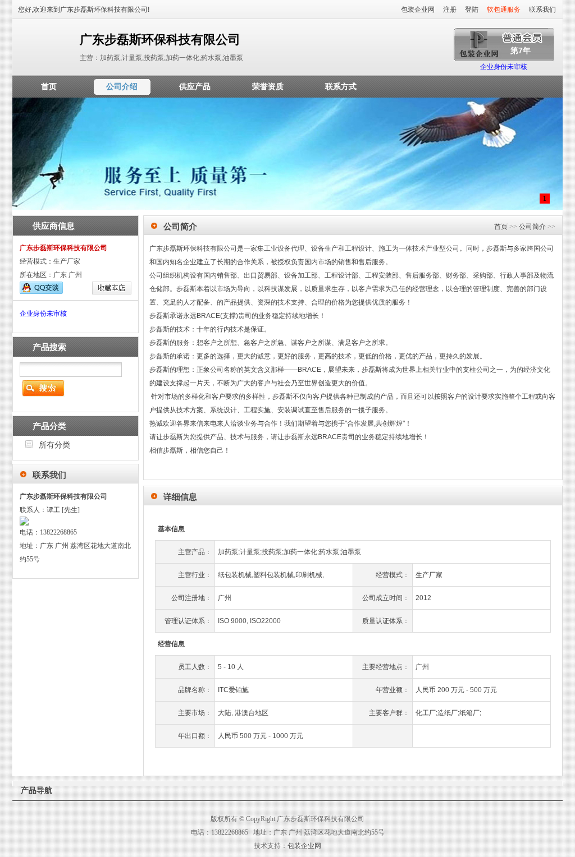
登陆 (471, 9)
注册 (450, 9)
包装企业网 (418, 9)
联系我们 (542, 9)
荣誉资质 (268, 86)
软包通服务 (504, 9)
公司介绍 (122, 86)
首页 (49, 86)
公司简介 (532, 227)
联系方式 (341, 86)
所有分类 (54, 444)
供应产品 (195, 86)
